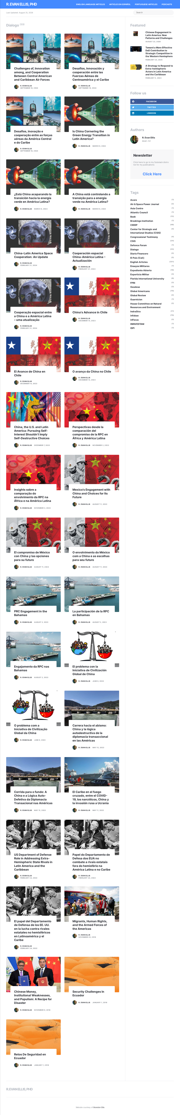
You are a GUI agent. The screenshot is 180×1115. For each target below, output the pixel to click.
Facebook (151, 101)
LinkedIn (151, 113)
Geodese (135, 287)
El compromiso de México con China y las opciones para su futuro (32, 556)
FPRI (132, 283)
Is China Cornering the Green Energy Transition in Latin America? (91, 135)
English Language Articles (90, 4)
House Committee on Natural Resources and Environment (146, 305)
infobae (134, 315)
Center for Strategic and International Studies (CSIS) (145, 231)
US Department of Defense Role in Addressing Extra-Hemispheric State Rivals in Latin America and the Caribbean (33, 862)
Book (133, 216)
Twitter (151, 107)
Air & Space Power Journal (144, 204)
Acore (133, 200)
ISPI (132, 328)
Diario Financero (139, 253)
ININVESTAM (137, 324)
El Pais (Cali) (137, 258)
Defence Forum (138, 245)
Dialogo (134, 249)
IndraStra (135, 311)
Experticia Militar (139, 274)
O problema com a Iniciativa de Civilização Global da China (30, 729)
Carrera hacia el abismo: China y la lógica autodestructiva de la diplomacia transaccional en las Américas (90, 733)
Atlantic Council (139, 212)
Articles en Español (120, 4)
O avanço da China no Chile (91, 371)
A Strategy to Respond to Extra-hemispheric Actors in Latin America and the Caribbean (159, 70)
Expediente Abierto (141, 270)
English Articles (139, 262)
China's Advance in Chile (89, 312)
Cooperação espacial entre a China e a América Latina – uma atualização (33, 316)
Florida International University (147, 278)
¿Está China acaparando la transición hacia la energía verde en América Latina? (33, 197)
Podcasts (167, 4)
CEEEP (133, 225)
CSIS (133, 241)
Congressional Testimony (144, 237)
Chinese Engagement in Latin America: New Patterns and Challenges (158, 35)
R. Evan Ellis (26, 86)
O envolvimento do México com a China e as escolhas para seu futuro (91, 556)
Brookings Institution (141, 221)
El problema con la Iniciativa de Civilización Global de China (89, 670)
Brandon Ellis (98, 1107)
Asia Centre (136, 208)
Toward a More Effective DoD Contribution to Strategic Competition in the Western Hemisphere (159, 52)
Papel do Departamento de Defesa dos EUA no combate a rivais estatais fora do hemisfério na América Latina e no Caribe (91, 862)
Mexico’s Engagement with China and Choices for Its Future (91, 493)
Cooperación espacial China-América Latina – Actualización (88, 257)
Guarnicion (136, 299)
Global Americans (140, 291)
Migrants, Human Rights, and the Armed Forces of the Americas (89, 924)
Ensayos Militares (139, 266)
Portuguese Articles (146, 4)
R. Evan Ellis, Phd (21, 4)
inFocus (134, 319)
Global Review (138, 295)
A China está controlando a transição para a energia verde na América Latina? (91, 197)
